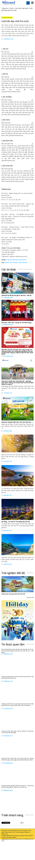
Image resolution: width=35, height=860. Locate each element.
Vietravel (5, 256)
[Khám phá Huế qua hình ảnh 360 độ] (17, 588)
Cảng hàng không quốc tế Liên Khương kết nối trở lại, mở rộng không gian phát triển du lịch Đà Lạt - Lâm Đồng (17, 650)
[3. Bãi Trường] (6, 100)
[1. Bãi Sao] (5, 52)
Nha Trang (8, 60)
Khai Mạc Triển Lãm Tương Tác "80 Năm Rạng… (16, 322)
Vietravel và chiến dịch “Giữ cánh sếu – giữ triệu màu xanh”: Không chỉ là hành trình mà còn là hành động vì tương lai (17, 382)
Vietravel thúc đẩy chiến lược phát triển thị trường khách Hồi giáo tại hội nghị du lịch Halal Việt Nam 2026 (17, 759)
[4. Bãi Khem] (6, 123)
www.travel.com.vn (21, 256)
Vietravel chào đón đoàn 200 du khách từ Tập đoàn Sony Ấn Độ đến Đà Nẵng (17, 731)
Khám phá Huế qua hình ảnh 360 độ (13, 594)
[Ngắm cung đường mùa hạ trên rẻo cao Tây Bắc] (17, 443)
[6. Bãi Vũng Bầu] (7, 169)
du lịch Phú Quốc (22, 262)
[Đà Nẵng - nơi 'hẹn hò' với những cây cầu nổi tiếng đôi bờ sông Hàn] (17, 509)
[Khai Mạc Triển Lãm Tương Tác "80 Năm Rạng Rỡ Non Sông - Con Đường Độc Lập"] (17, 311)
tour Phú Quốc (13, 262)
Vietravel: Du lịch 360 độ (19, 260)
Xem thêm (29, 597)
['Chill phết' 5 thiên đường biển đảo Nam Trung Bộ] (17, 475)
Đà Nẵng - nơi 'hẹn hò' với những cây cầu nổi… (16, 522)
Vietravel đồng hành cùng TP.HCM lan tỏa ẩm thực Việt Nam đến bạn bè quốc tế (17, 677)
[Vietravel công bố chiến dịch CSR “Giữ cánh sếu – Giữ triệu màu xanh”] (17, 408)
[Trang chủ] (8, 2)
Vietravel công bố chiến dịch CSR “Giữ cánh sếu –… (17, 422)
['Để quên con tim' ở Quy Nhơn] (17, 544)
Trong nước (9, 260)
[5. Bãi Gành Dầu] (7, 144)
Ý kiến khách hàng (12, 815)
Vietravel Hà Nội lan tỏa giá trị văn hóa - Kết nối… (16, 295)
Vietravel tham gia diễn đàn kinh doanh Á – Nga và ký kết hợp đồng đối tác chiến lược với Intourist (17, 786)
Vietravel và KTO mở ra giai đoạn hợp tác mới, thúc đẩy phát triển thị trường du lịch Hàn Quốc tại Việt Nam (17, 704)
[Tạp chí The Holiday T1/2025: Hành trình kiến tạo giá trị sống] (17, 620)
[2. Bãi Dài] (5, 77)
